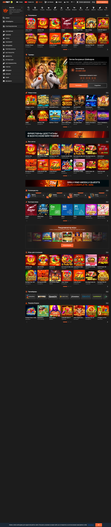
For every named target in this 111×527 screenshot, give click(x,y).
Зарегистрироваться (102, 2)
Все (107, 15)
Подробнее (91, 525)
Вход (93, 2)
